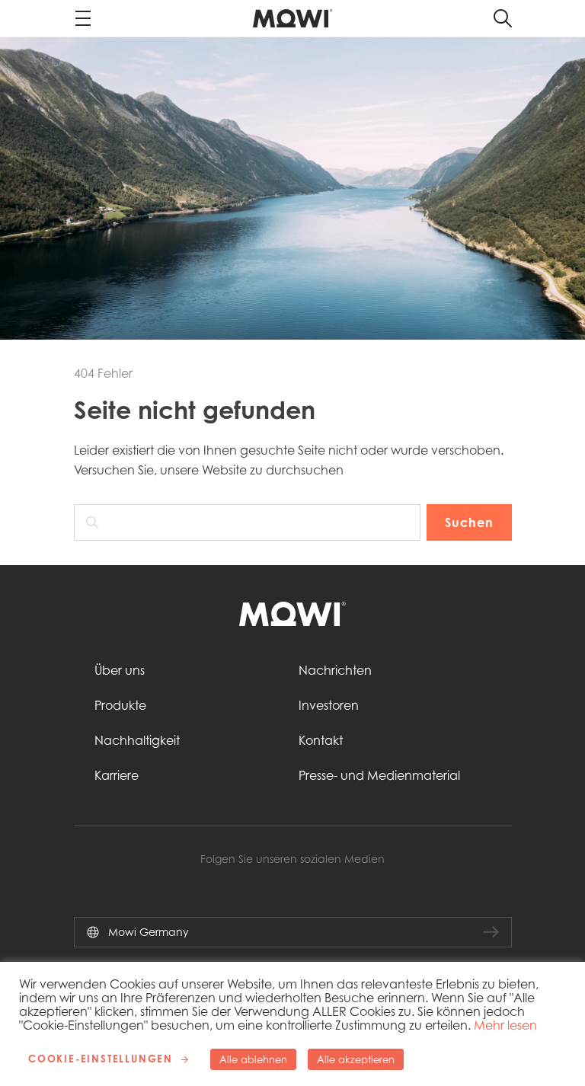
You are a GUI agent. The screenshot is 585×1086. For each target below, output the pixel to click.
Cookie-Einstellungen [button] (100, 1058)
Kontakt (321, 740)
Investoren (329, 705)
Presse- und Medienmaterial (379, 775)
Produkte (120, 705)
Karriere (116, 775)
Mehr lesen (505, 1025)
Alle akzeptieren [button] (356, 1059)
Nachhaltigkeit (137, 740)
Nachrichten (335, 670)
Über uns (119, 670)
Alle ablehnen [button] (253, 1059)
